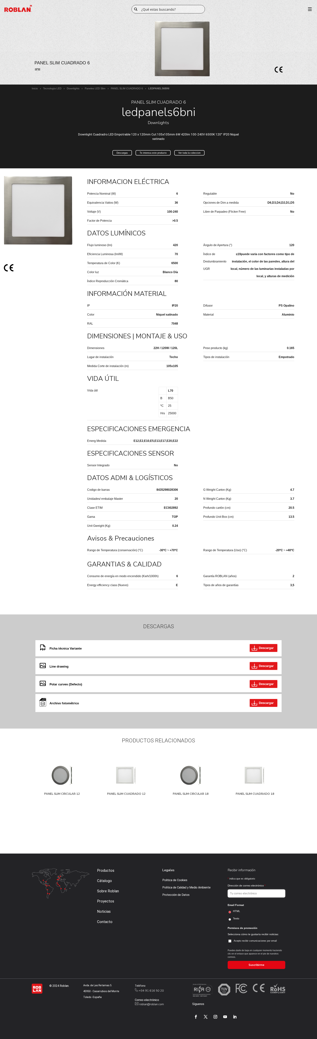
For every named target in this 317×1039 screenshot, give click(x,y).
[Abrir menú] (309, 9)
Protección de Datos (176, 895)
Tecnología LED (52, 88)
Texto (236, 918)
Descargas (122, 152)
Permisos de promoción (242, 928)
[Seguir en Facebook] (196, 1016)
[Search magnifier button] (135, 9)
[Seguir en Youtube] (225, 1016)
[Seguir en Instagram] (215, 1016)
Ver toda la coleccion (189, 152)
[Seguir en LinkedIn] (234, 1016)
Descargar (266, 648)
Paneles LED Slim (95, 88)
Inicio (35, 88)
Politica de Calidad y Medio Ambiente (186, 887)
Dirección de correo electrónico (246, 885)
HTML (236, 911)
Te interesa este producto (153, 152)
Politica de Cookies (174, 880)
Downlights (73, 88)
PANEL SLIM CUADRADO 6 (127, 88)
